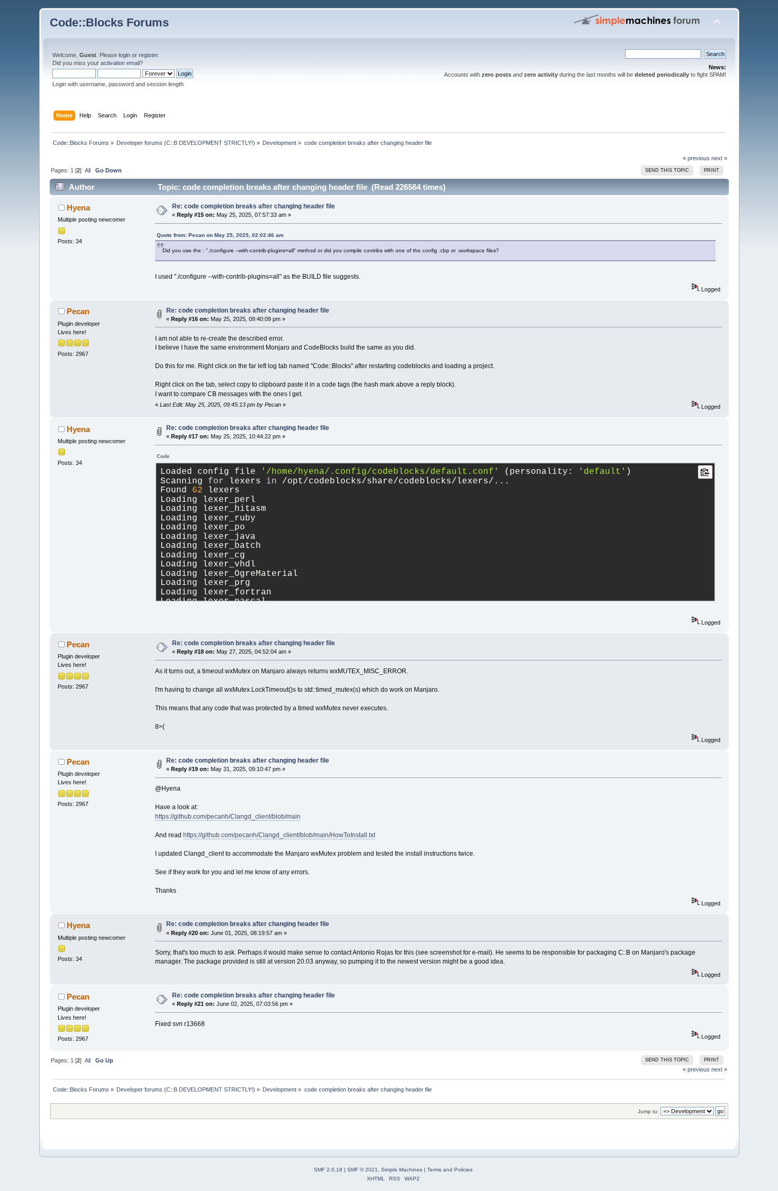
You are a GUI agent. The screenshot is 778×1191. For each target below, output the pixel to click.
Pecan (78, 311)
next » (719, 158)
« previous (696, 158)
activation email (120, 63)
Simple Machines (401, 1169)
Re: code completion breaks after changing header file (253, 206)
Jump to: (648, 1111)
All (88, 170)
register (148, 55)
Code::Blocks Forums (109, 22)
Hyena (78, 207)
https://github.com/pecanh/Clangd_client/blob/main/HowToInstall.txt (279, 835)
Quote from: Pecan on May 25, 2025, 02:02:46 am (220, 235)
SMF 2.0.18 (328, 1169)
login (124, 55)
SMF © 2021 (362, 1169)
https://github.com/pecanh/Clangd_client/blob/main (228, 816)
